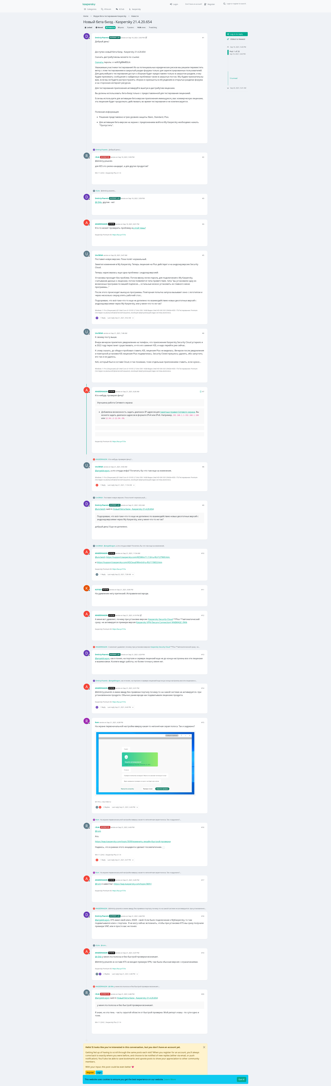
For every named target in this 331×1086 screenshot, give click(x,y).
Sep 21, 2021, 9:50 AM (119, 467)
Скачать (99, 62)
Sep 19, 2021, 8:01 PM (131, 224)
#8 (203, 467)
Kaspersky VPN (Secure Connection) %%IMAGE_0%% (161, 622)
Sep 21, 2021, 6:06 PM (125, 589)
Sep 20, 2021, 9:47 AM (119, 255)
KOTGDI (98, 589)
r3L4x (97, 157)
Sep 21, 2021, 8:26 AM (131, 391)
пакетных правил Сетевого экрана (177, 412)
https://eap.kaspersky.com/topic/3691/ (133, 883)
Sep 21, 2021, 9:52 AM (136, 505)
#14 (202, 688)
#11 (202, 589)
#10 (202, 553)
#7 (203, 391)
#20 (202, 994)
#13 (202, 654)
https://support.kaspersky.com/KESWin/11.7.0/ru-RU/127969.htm (138, 557)
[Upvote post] (193, 137)
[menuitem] (174, 4)
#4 (203, 224)
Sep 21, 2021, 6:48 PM (126, 994)
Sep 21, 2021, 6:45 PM (131, 880)
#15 (202, 722)
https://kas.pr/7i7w (119, 235)
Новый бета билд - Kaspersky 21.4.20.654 (133, 509)
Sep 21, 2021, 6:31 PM (131, 688)
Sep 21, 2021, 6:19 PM (131, 615)
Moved (100, 27)
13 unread (233, 78)
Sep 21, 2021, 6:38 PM (115, 722)
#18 (202, 916)
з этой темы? (139, 228)
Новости (111, 27)
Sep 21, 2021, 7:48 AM (119, 333)
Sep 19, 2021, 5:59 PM (126, 157)
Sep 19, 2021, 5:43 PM (136, 37)
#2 (203, 157)
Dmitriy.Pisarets (102, 37)
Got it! (242, 1079)
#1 (203, 37)
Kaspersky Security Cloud (160, 619)
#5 (203, 255)
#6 (203, 333)
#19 (202, 953)
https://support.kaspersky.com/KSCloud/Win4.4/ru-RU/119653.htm (129, 562)
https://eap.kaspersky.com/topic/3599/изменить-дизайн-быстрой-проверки (133, 841)
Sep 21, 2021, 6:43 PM (126, 827)
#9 (203, 505)
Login (99, 1072)
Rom (97, 722)
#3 (203, 198)
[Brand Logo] (89, 4)
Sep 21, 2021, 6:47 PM (131, 953)
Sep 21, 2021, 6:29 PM (136, 654)
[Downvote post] (202, 137)
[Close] (204, 1047)
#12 (202, 615)
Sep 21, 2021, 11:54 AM (131, 553)
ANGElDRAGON (101, 224)
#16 (202, 827)
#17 (202, 880)
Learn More (170, 1079)
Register (90, 1072)
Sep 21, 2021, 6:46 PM (136, 916)
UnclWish (99, 255)
